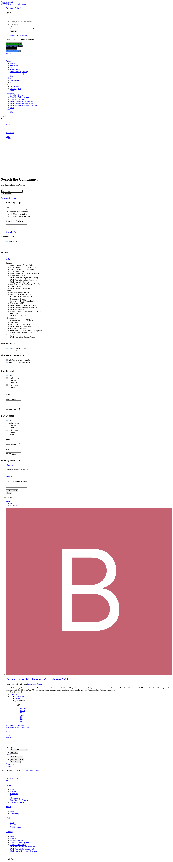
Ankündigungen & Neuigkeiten (17, 727)
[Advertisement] (86, 158)
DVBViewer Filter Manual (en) (22, 103)
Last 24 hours (14, 378)
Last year (12, 387)
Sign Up (9, 53)
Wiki (7, 84)
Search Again (6, 194)
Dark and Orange (17, 759)
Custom (11, 390)
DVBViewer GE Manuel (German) (23, 106)
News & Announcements (15, 725)
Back (12, 789)
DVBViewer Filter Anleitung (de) (22, 101)
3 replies (13, 694)
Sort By (8, 501)
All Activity (14, 80)
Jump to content (7, 2)
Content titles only (15, 351)
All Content (12, 241)
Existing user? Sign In (14, 8)
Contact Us (10, 764)
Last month (13, 383)
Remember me (15, 29)
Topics (11, 244)
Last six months (14, 385)
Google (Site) (15, 70)
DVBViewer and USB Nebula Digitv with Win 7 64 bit (38, 678)
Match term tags (20, 214)
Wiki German (15, 87)
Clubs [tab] (8, 259)
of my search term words (19, 360)
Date (12, 503)
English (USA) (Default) (19, 750)
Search (12, 67)
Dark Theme (15, 762)
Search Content (12, 490)
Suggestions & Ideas (34, 684)
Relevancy (14, 505)
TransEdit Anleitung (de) (19, 97)
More (12, 76)
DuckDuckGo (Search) (19, 72)
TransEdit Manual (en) (18, 99)
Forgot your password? (19, 35)
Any (10, 376)
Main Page (10, 93)
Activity (9, 78)
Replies (9, 465)
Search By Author (12, 232)
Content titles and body (17, 348)
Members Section (16, 95)
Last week (12, 380)
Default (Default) (16, 757)
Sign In (13, 31)
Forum (8, 61)
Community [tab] (10, 257)
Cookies (9, 766)
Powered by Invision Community (26, 770)
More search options (8, 198)
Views (9, 477)
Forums (13, 63)
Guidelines (14, 65)
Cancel (9, 493)
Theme (8, 755)
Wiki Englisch (15, 89)
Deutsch (14, 752)
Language (9, 748)
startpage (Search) (17, 74)
